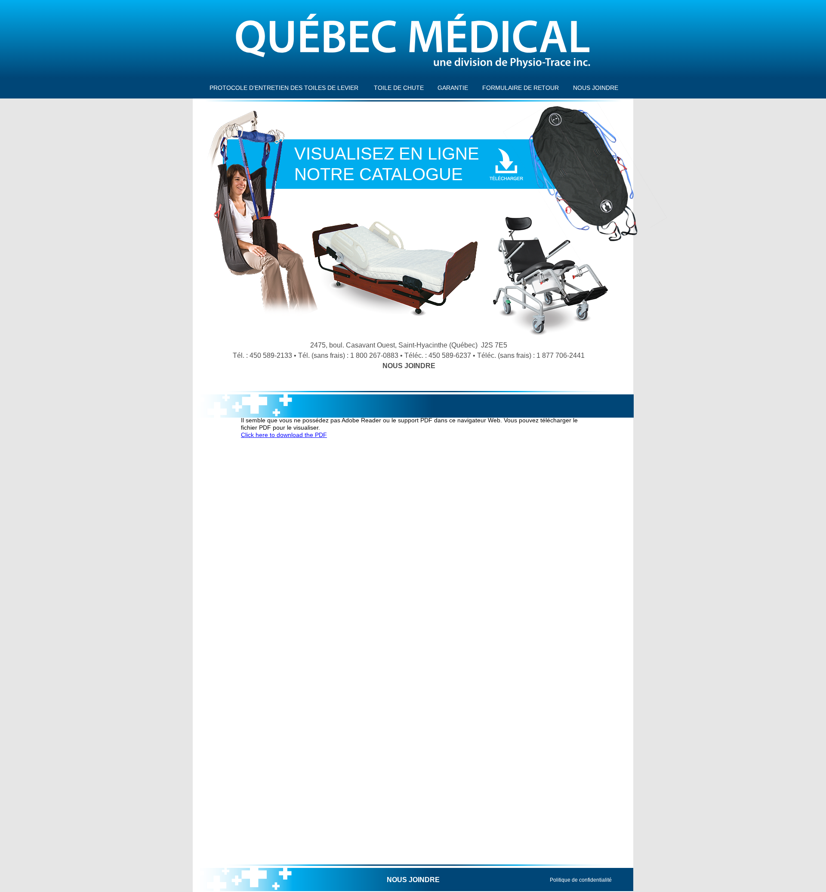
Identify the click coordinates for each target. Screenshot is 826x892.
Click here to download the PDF (284, 434)
